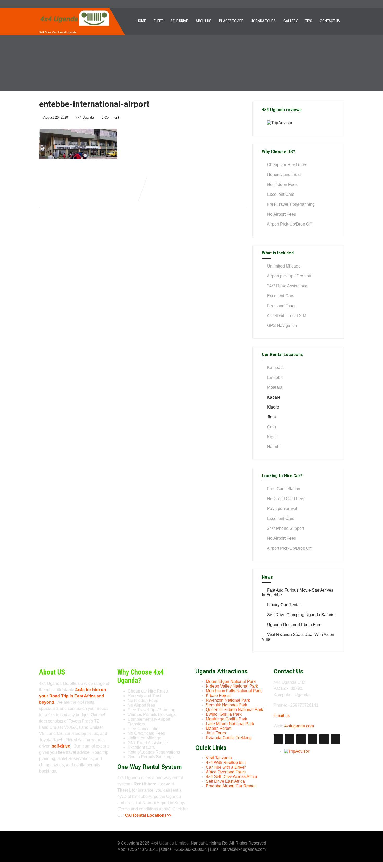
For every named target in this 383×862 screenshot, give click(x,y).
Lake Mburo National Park (230, 723)
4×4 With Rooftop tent (226, 762)
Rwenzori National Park (228, 700)
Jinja (271, 417)
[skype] (335, 739)
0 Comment (110, 117)
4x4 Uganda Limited (170, 843)
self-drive (61, 746)
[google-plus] (301, 739)
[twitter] (289, 739)
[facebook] (278, 739)
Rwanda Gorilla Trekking (229, 738)
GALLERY (290, 21)
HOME (141, 21)
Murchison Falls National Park (234, 691)
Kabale (273, 397)
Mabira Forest (218, 728)
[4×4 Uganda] (74, 10)
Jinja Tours (216, 733)
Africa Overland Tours (226, 772)
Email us (282, 715)
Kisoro (273, 407)
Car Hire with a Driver (226, 767)
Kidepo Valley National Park (232, 686)
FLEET (158, 21)
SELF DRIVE (179, 21)
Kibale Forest (218, 695)
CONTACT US (330, 21)
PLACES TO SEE (231, 21)
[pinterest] (324, 739)
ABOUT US (203, 21)
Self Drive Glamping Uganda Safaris (300, 614)
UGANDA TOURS (263, 21)
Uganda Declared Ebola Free (294, 624)
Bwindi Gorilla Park (224, 714)
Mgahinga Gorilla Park (226, 719)
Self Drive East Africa (225, 781)
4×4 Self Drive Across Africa (231, 776)
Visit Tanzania (219, 758)
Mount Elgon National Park (231, 681)
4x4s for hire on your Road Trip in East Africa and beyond (72, 696)
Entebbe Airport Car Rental (231, 786)
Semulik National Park (226, 705)
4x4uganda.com (299, 726)
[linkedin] (312, 739)
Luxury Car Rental (284, 605)
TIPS (308, 21)
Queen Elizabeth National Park (234, 709)
